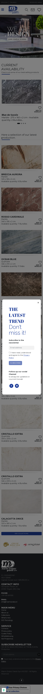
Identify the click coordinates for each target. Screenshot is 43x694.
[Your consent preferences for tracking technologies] (4, 690)
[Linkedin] (17, 386)
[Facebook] (11, 386)
